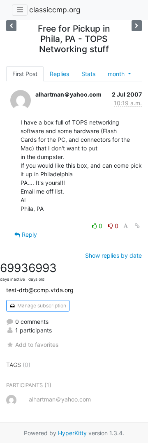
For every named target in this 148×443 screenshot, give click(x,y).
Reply (28, 234)
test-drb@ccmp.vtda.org (40, 289)
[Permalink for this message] (137, 226)
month (117, 73)
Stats (88, 73)
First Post (24, 73)
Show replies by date (113, 255)
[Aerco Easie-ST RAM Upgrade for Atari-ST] (137, 25)
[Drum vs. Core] (11, 25)
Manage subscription (41, 305)
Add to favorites (36, 344)
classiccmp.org (55, 9)
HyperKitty (72, 432)
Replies (59, 73)
